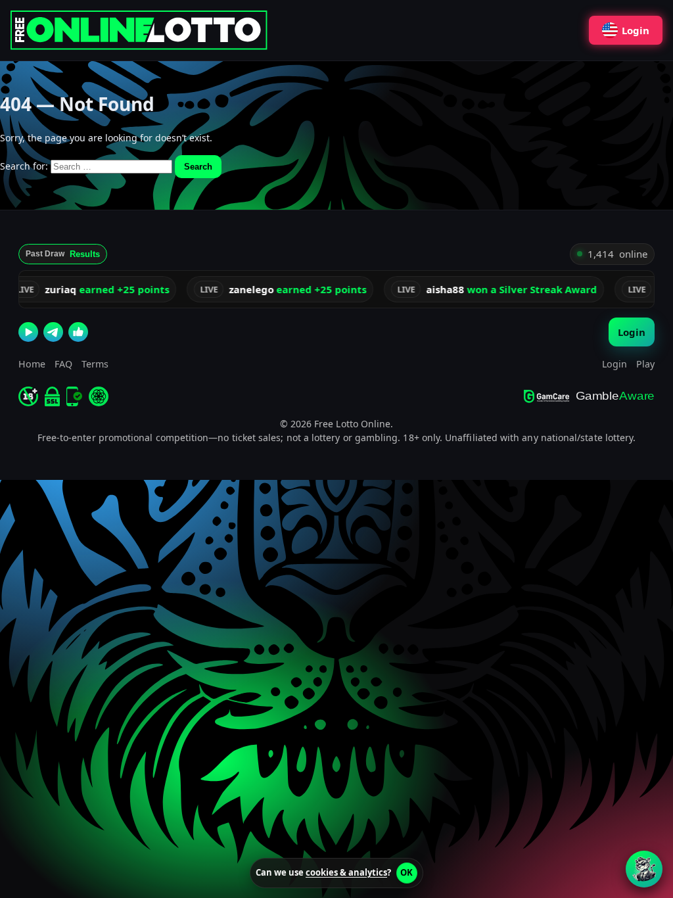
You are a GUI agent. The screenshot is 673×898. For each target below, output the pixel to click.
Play (645, 364)
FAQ (63, 364)
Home (31, 364)
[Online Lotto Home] (142, 30)
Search (198, 167)
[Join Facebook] (78, 332)
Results (85, 254)
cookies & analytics (346, 872)
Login (635, 30)
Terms (94, 364)
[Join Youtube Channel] (28, 332)
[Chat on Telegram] (53, 332)
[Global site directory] (98, 396)
